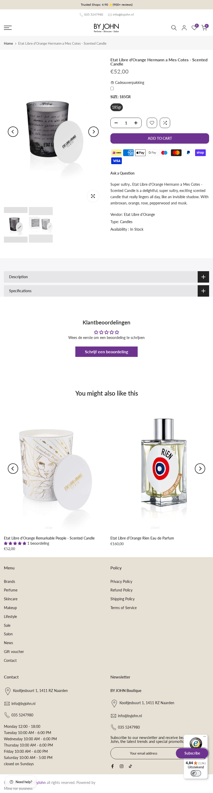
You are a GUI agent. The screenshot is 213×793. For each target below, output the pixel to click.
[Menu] (205, 738)
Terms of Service (123, 607)
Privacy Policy (121, 581)
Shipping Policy (122, 599)
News (8, 643)
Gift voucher (14, 651)
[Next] (93, 131)
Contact (10, 660)
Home (8, 43)
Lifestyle (10, 616)
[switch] (196, 773)
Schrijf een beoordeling (106, 351)
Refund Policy (121, 590)
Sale (7, 625)
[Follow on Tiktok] (130, 766)
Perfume (10, 590)
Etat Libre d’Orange (139, 214)
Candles (126, 221)
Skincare (10, 599)
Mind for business (18, 788)
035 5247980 (93, 14)
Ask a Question (122, 173)
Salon (8, 634)
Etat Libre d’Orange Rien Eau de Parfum (142, 538)
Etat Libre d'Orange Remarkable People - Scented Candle (49, 538)
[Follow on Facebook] (112, 766)
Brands (9, 581)
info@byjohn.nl (123, 14)
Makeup (10, 607)
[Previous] (13, 131)
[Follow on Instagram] (121, 766)
